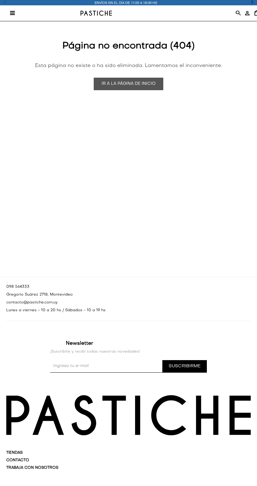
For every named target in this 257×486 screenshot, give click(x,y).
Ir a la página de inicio (128, 84)
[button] (238, 13)
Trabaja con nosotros (32, 468)
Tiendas (14, 453)
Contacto (17, 460)
